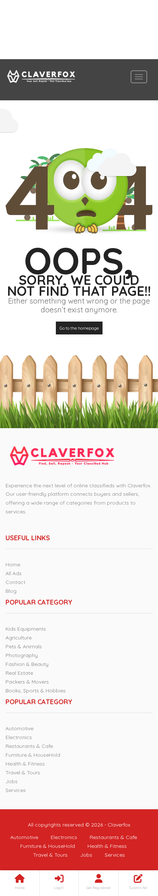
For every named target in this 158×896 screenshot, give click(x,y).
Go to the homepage (79, 328)
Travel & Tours (23, 772)
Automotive (19, 728)
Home (13, 564)
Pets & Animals (24, 646)
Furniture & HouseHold (33, 755)
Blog (11, 591)
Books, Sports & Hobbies (36, 690)
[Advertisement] (79, 29)
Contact (15, 582)
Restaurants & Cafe (29, 746)
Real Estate (19, 673)
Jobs (12, 781)
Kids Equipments (26, 629)
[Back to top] (134, 850)
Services (16, 790)
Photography (22, 655)
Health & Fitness (25, 763)
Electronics (19, 737)
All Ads (14, 573)
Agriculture (19, 637)
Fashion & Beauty (27, 664)
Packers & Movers (27, 681)
